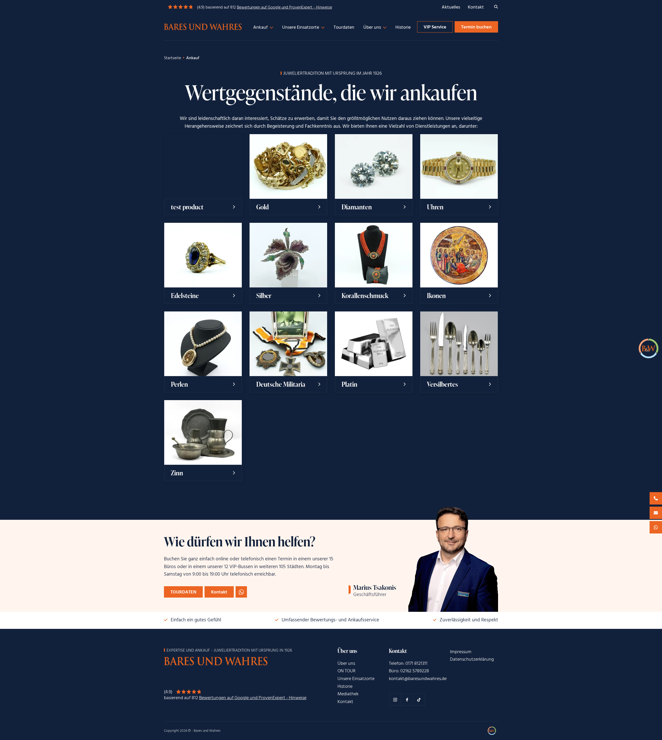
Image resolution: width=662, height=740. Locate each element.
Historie (403, 27)
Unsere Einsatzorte (300, 27)
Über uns (372, 27)
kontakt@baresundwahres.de (418, 679)
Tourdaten (344, 27)
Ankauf (260, 27)
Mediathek (347, 694)
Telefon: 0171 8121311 (408, 663)
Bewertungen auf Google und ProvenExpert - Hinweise (284, 7)
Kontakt (476, 7)
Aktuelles (451, 7)
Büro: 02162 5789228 (409, 671)
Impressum (460, 652)
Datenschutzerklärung (472, 659)
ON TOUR (346, 671)
